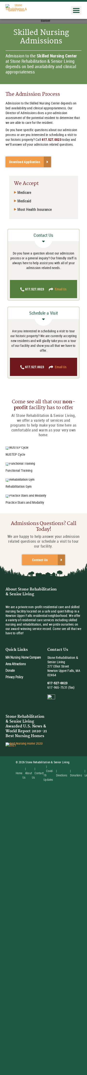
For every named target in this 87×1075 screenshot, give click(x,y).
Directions (61, 775)
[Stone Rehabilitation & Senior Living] (16, 7)
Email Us (60, 289)
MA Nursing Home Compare (23, 657)
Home (19, 773)
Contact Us (40, 559)
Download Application (24, 161)
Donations (76, 775)
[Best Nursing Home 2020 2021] (26, 744)
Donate (10, 670)
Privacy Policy (14, 677)
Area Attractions (16, 663)
